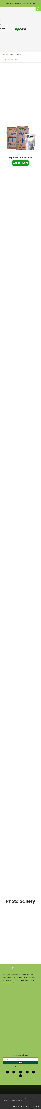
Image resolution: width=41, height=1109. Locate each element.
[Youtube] (20, 1072)
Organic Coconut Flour (21, 157)
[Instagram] (20, 1075)
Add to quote (20, 163)
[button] (38, 8)
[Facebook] (7, 1072)
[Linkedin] (27, 1072)
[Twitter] (13, 1072)
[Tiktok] (33, 1072)
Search (36, 58)
